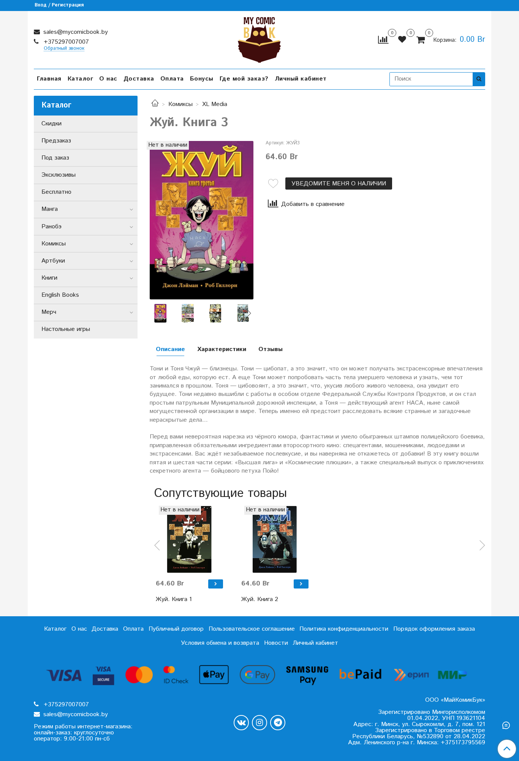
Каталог (80, 78)
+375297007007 (65, 42)
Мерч (48, 312)
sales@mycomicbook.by (74, 32)
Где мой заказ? (244, 78)
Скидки (51, 123)
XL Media (214, 104)
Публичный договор (176, 629)
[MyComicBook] (259, 38)
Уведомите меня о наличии (338, 183)
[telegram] (277, 722)
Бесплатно (56, 192)
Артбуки (53, 260)
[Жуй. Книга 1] (189, 539)
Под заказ (55, 157)
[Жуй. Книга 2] (275, 539)
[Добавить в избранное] (273, 183)
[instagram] (259, 722)
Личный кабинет (301, 78)
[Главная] (155, 104)
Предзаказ (56, 140)
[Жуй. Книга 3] (201, 220)
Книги (49, 278)
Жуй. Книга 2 (259, 599)
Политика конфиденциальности (343, 629)
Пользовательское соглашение (252, 629)
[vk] (241, 722)
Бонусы (202, 78)
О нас (108, 78)
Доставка (138, 78)
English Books (60, 295)
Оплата (172, 78)
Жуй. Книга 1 (174, 599)
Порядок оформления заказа (434, 629)
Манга (49, 209)
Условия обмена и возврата (220, 643)
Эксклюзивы (58, 175)
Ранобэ (51, 226)
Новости (276, 643)
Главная (49, 78)
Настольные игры (65, 329)
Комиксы (180, 104)
